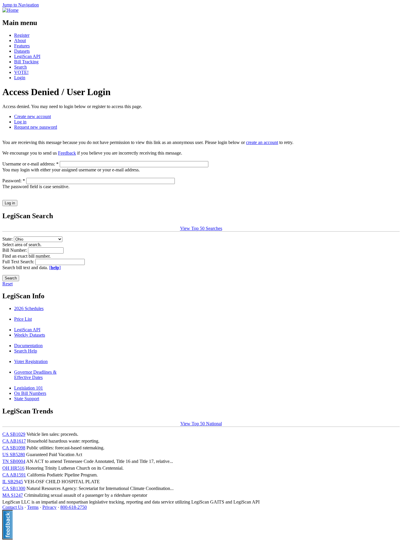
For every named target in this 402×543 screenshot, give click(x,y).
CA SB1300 (13, 488)
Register (21, 35)
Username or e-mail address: (30, 163)
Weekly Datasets (29, 334)
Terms (33, 507)
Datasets (22, 51)
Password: (13, 180)
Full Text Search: (18, 261)
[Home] (10, 10)
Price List (23, 319)
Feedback (67, 152)
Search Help (25, 350)
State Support (26, 398)
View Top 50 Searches (201, 228)
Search (20, 66)
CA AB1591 (14, 474)
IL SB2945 (12, 481)
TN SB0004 (13, 461)
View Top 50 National (201, 423)
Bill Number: (15, 250)
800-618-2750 (73, 507)
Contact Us (12, 507)
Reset (7, 283)
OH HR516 (13, 468)
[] (55, 267)
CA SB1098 (13, 447)
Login (19, 77)
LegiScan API (27, 56)
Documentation (28, 345)
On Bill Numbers (30, 393)
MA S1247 (12, 495)
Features (22, 45)
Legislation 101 (28, 387)
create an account (262, 142)
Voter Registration (31, 361)
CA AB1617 (14, 440)
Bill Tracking (26, 61)
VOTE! (21, 72)
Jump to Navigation (20, 4)
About (20, 40)
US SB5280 (13, 454)
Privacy (49, 507)
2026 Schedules (29, 308)
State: (8, 238)
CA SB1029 (13, 434)
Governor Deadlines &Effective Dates (35, 375)
